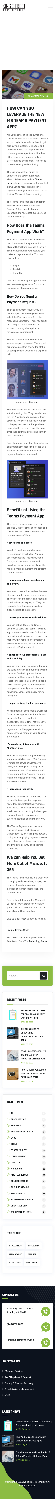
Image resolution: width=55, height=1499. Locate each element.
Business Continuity (22, 1131)
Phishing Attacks (20, 1187)
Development (15, 1245)
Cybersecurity (19, 1150)
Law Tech (15, 1162)
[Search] (43, 976)
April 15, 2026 (27, 1081)
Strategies (15, 1262)
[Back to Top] (48, 1494)
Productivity (18, 1193)
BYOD (13, 1137)
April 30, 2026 (27, 1022)
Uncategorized (19, 1205)
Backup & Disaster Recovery (19, 1383)
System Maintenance (22, 1199)
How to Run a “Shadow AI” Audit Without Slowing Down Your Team (34, 1073)
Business (16, 1125)
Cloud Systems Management (19, 1389)
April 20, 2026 (27, 1063)
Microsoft (34, 402)
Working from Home (21, 1211)
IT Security (33, 1245)
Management (15, 1254)
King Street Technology (34, 1481)
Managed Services (14, 1371)
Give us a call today (16, 918)
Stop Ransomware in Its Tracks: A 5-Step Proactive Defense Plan (33, 1055)
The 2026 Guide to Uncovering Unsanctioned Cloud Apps (32, 1035)
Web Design (31, 1262)
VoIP (7, 1395)
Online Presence (19, 1181)
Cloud (14, 1144)
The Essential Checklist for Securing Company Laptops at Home (33, 1014)
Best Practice (18, 1119)
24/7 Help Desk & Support (18, 1377)
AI (12, 1113)
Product (32, 1254)
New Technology (19, 1174)
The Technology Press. (35, 941)
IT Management (18, 1156)
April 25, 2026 (27, 1044)
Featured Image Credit (18, 930)
